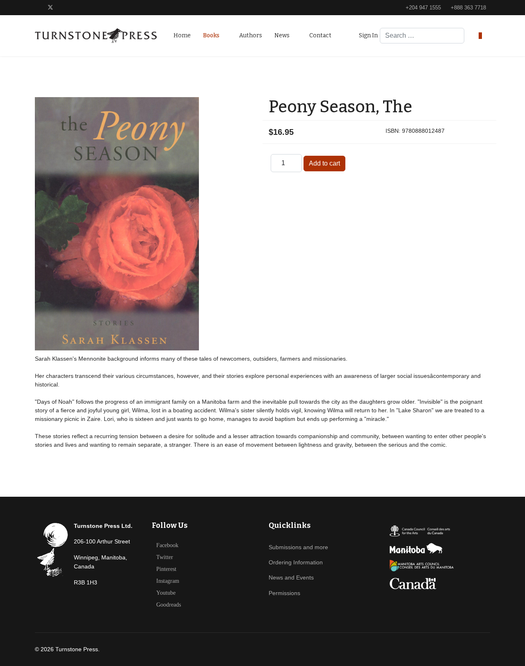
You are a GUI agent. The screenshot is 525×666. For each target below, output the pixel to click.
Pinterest (166, 569)
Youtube (166, 593)
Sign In (368, 35)
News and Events (291, 577)
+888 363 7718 (468, 8)
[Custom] (102, 7)
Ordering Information (296, 562)
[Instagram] (89, 7)
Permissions (284, 593)
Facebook (167, 545)
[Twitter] (50, 7)
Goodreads (168, 605)
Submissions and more (298, 547)
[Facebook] (37, 7)
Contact (320, 35)
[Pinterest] (64, 7)
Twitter (164, 557)
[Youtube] (76, 7)
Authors (250, 35)
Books (211, 35)
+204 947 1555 (423, 8)
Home (182, 35)
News (282, 35)
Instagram (167, 581)
